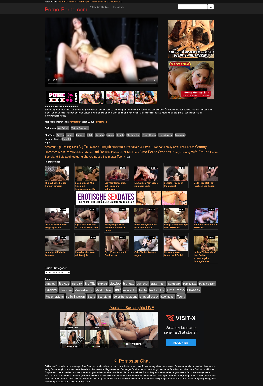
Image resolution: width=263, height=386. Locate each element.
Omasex (164, 151)
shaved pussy (165, 134)
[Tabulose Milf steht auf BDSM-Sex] (206, 214)
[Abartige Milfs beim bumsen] (57, 242)
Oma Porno (148, 151)
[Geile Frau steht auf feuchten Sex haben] (206, 172)
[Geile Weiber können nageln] (146, 242)
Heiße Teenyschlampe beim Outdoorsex (145, 226)
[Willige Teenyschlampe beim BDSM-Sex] (176, 214)
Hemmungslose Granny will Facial (173, 254)
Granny (201, 146)
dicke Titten (142, 147)
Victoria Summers (79, 128)
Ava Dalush (62, 128)
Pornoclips (84, 1)
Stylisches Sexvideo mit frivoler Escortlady (86, 226)
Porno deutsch (99, 1)
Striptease (180, 134)
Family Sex (171, 147)
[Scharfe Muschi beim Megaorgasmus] (57, 214)
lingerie (120, 134)
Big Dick (72, 147)
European (157, 147)
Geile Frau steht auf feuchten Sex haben (204, 184)
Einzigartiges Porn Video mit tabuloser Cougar (115, 227)
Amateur (50, 147)
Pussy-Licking (149, 134)
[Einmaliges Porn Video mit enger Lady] (146, 172)
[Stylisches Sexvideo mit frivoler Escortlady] (87, 214)
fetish (90, 134)
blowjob (105, 146)
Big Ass (61, 146)
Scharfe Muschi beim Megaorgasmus (56, 226)
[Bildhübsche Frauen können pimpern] (57, 172)
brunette (80, 134)
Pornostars (118, 6)
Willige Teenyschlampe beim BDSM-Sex (176, 226)
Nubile (119, 152)
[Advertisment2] (190, 80)
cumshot (129, 147)
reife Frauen (200, 151)
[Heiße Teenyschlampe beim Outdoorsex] (146, 214)
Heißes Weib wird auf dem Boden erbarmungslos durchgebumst (205, 257)
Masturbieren (85, 152)
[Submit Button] (211, 6)
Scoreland (51, 156)
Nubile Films (131, 152)
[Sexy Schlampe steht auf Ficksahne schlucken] (117, 172)
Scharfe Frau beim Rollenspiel (173, 184)
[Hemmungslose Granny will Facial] (176, 242)
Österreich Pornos (67, 1)
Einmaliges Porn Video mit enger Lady (146, 184)
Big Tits (60, 134)
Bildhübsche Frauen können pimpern (56, 184)
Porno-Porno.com (66, 9)
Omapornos (114, 1)
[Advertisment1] (190, 39)
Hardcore (51, 152)
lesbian (110, 134)
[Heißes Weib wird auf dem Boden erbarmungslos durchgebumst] (206, 242)
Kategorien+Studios (99, 6)
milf (98, 151)
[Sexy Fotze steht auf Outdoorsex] (117, 242)
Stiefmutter (109, 156)
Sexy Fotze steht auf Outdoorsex (115, 254)
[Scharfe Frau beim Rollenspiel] (176, 172)
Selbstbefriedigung (71, 156)
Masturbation (133, 134)
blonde (70, 134)
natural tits (108, 152)
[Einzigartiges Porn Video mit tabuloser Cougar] (117, 214)
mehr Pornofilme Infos (55, 115)
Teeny (121, 156)
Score (214, 152)
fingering (100, 134)
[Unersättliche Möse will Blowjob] (87, 242)
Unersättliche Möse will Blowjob (85, 254)
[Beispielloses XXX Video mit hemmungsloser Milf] (87, 172)
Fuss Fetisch (186, 147)
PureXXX (66, 138)
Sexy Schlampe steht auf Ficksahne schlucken (115, 185)
